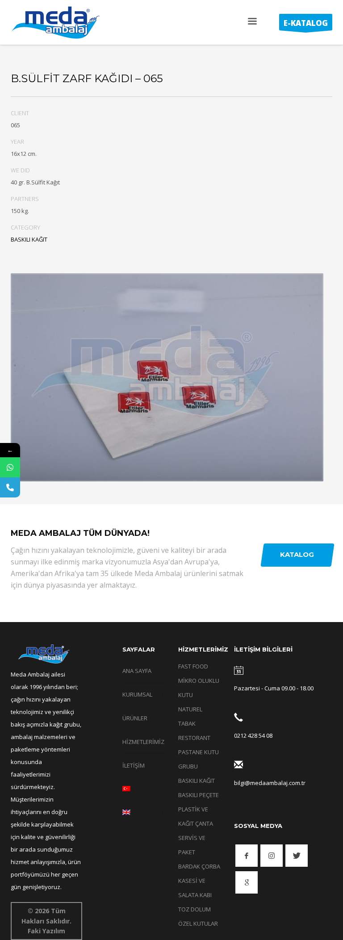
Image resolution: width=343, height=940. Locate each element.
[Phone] (10, 487)
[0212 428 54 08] (238, 719)
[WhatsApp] (10, 467)
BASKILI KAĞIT (29, 239)
